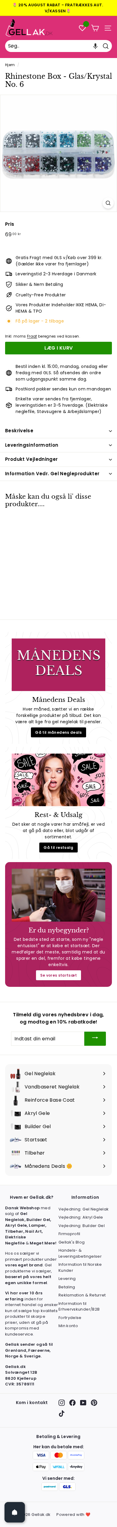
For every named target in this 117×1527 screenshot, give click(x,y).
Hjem (10, 65)
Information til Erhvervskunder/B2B (79, 1306)
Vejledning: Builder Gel (81, 1226)
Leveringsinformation (31, 445)
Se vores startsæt (58, 975)
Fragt (32, 336)
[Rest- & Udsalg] (58, 780)
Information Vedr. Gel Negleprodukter (52, 473)
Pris (9, 224)
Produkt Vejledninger (31, 459)
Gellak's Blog (71, 1242)
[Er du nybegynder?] (58, 895)
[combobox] (58, 46)
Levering (67, 1278)
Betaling (66, 1287)
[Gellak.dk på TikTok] (61, 1413)
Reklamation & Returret (82, 1295)
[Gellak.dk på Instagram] (61, 1403)
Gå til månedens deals (58, 732)
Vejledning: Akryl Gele (80, 1217)
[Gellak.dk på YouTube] (83, 1403)
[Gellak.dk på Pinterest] (94, 1403)
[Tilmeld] (95, 1039)
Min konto (68, 1326)
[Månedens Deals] (58, 664)
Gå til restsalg (58, 847)
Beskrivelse (19, 430)
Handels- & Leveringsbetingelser (80, 1253)
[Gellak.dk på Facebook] (72, 1403)
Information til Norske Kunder (80, 1267)
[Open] (14, 1512)
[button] (95, 46)
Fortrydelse (70, 1317)
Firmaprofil (69, 1234)
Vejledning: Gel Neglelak (83, 1209)
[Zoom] (108, 203)
